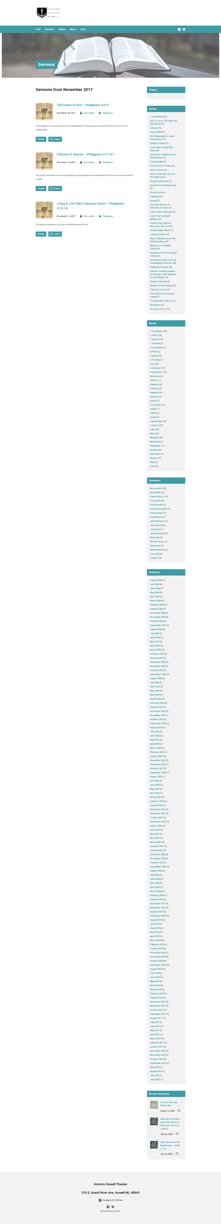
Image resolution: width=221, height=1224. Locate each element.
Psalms (153, 450)
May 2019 (154, 932)
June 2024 (155, 686)
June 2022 (155, 785)
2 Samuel (154, 356)
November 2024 (157, 666)
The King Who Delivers (161, 301)
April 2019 (155, 936)
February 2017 (157, 1042)
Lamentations (156, 421)
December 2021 (157, 809)
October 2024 (156, 670)
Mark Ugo (155, 537)
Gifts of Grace (157, 170)
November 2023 (157, 715)
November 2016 (157, 1055)
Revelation (155, 454)
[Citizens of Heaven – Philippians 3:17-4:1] (44, 167)
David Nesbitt (156, 505)
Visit (38, 29)
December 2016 (157, 1051)
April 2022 (155, 793)
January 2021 (156, 850)
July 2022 (154, 781)
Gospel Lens (156, 192)
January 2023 (156, 756)
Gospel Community (159, 181)
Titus (152, 466)
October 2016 (156, 1059)
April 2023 (155, 744)
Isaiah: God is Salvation (161, 212)
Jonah (153, 417)
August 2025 (156, 629)
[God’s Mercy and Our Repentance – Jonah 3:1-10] (154, 1147)
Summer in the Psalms (161, 285)
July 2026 (154, 584)
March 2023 (155, 748)
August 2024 (156, 678)
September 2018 (158, 965)
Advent (153, 128)
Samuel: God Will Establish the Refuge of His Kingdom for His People (163, 274)
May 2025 (154, 641)
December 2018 (157, 952)
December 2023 (157, 711)
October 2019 (156, 912)
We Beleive (155, 305)
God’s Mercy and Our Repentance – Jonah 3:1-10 (170, 1145)
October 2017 (156, 1010)
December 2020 (157, 854)
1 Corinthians (156, 116)
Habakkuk (155, 196)
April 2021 (155, 838)
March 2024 (155, 699)
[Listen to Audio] (179, 1110)
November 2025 (157, 617)
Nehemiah (155, 441)
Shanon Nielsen (157, 550)
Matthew (154, 437)
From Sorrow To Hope (161, 166)
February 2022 (157, 801)
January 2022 (156, 805)
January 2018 (156, 997)
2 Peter (153, 351)
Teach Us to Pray (158, 289)
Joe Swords (156, 525)
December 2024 (157, 662)
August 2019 (156, 920)
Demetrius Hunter (159, 509)
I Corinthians (156, 405)
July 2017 (154, 1022)
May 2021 (154, 834)
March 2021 (155, 842)
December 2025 (157, 613)
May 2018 (154, 981)
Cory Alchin (155, 500)
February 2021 (157, 846)
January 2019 (156, 948)
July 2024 (154, 682)
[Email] (184, 29)
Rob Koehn (155, 545)
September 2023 (158, 723)
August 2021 (156, 826)
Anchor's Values (158, 143)
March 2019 (155, 940)
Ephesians (155, 376)
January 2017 (156, 1047)
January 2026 (156, 609)
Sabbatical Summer (159, 267)
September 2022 (158, 772)
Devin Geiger (156, 513)
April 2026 (155, 596)
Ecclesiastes (156, 372)
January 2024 (156, 707)
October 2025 (156, 621)
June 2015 (155, 1079)
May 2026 (154, 592)
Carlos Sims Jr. (157, 496)
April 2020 (155, 887)
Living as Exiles (157, 234)
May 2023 (154, 740)
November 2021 (157, 813)
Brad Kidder (155, 492)
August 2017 (156, 1018)
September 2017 (158, 1014)
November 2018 (157, 957)
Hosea (153, 200)
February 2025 (157, 654)
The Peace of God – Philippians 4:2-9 (82, 105)
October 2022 (156, 768)
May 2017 (154, 1030)
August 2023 (156, 727)
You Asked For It (158, 309)
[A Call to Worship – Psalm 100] (154, 1107)
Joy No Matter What (159, 230)
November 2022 (157, 764)
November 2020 (157, 858)
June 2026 (155, 588)
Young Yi (154, 558)
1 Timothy (155, 343)
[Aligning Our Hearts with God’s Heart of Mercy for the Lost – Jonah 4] (154, 1123)
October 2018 (156, 961)
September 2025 (158, 625)
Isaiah (153, 409)
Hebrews (154, 396)
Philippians (108, 113)
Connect (49, 29)
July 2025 (154, 633)
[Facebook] (179, 29)
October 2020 (156, 862)
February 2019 (157, 944)
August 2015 (156, 1071)
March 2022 (155, 797)
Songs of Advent (158, 281)
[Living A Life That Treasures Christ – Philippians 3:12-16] (44, 217)
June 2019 (155, 928)
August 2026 (156, 580)
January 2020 (156, 899)
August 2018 (156, 969)
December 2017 (157, 1002)
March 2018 (155, 989)
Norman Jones (157, 541)
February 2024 (157, 703)
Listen (56, 139)
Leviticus (154, 425)
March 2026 (155, 600)
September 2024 (158, 674)
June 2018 (155, 977)
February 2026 (157, 605)
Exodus (153, 380)
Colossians (155, 368)
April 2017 (155, 1034)
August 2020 (156, 871)
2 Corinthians (156, 347)
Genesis (154, 388)
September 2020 (158, 866)
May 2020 (154, 883)
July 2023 (154, 731)
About (73, 29)
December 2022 (157, 760)
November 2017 (157, 1006)
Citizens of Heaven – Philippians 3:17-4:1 (85, 154)
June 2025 (155, 637)
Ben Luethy (89, 113)
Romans (154, 458)
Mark (152, 433)
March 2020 (155, 891)
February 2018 (157, 993)
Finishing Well (156, 162)
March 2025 (155, 650)
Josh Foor (155, 529)
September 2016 (158, 1063)
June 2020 (155, 879)
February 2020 (157, 895)
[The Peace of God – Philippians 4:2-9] (44, 118)
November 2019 (157, 907)
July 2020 (154, 875)
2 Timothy (155, 360)
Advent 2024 (156, 132)
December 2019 (157, 903)
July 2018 (154, 973)
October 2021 (156, 817)
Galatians (154, 384)
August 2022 (156, 776)
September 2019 (158, 916)
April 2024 (155, 695)
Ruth (152, 462)
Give (83, 29)
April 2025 (155, 645)
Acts (152, 364)
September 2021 (158, 821)
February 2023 (157, 752)
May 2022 (154, 789)
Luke (152, 429)
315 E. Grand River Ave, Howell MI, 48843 (110, 1192)
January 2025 (156, 658)
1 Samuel (154, 339)
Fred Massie (156, 517)
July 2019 (154, 924)
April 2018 (155, 985)
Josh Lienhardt (157, 533)
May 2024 (154, 691)
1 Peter (153, 335)
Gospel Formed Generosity (163, 185)
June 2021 (155, 830)
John (152, 413)
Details (41, 139)
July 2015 (154, 1075)
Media (62, 29)
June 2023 (155, 736)
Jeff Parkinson (157, 521)
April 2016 (155, 1067)
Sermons (46, 64)
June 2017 (155, 1026)
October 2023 (156, 719)
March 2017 (155, 1038)
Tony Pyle (155, 554)
